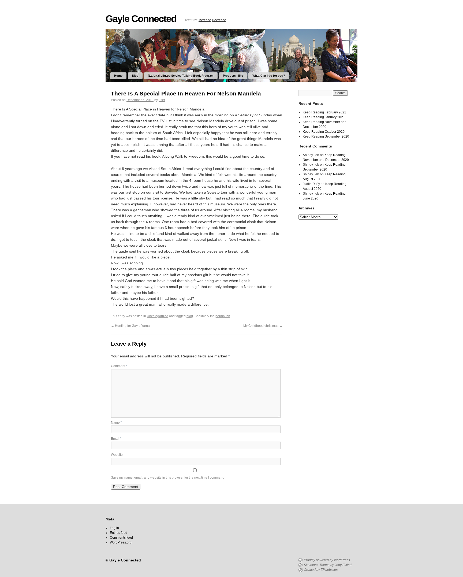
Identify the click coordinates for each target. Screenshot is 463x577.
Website (117, 455)
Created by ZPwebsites (321, 570)
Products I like (233, 75)
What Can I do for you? (268, 75)
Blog (135, 75)
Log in (114, 528)
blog (189, 316)
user (162, 100)
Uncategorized (157, 316)
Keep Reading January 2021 (324, 117)
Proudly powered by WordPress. (327, 560)
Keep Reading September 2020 (326, 136)
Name (116, 422)
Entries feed (118, 533)
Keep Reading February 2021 (324, 112)
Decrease (219, 20)
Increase (205, 20)
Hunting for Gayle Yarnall (131, 326)
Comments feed (121, 537)
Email (116, 439)
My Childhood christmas (262, 326)
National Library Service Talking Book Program (181, 75)
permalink (222, 316)
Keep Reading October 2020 (324, 132)
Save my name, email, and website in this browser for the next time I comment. (167, 477)
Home (118, 75)
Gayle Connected (141, 18)
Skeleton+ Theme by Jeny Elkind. (328, 565)
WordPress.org (121, 542)
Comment (119, 366)
